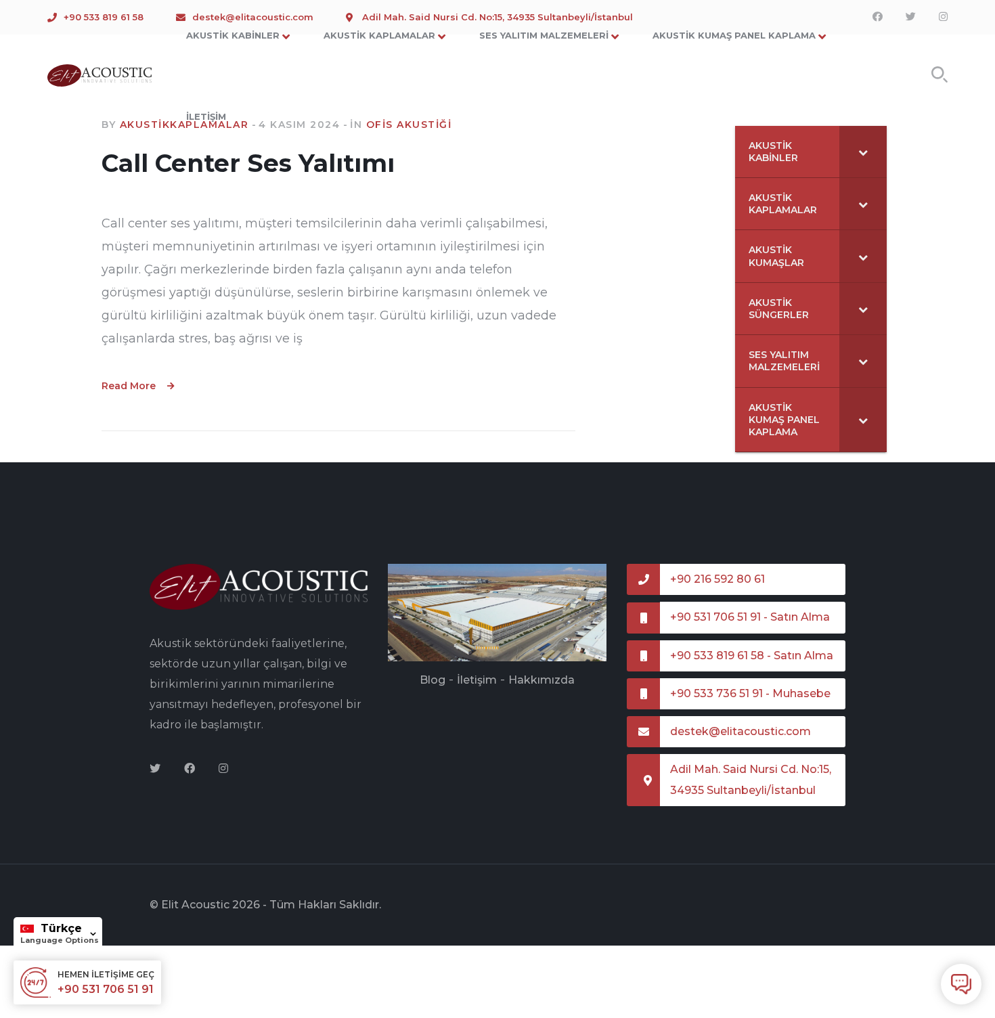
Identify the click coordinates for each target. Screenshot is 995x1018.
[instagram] (223, 769)
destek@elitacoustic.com (740, 731)
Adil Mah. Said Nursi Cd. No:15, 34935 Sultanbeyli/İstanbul (750, 779)
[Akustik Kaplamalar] (99, 74)
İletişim (477, 679)
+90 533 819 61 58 (103, 17)
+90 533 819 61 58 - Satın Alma (751, 655)
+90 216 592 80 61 (717, 579)
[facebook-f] (189, 769)
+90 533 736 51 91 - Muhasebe (750, 693)
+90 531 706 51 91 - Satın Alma (750, 617)
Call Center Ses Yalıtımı (248, 163)
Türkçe (61, 928)
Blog (432, 679)
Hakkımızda (541, 679)
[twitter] (155, 769)
